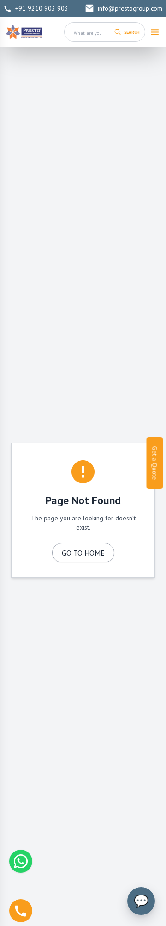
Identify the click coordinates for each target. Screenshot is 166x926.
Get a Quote (155, 463)
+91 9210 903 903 (41, 8)
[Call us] (20, 910)
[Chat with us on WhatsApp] (20, 861)
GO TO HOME (83, 552)
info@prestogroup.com (130, 8)
